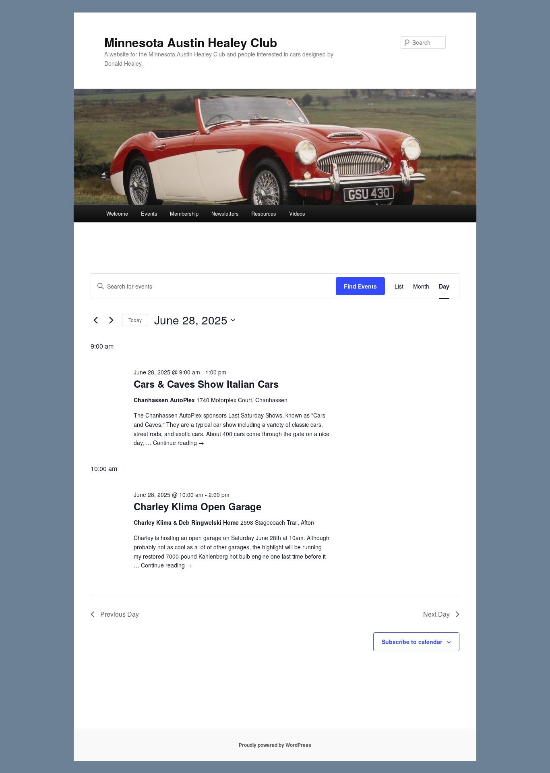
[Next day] (111, 320)
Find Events (360, 286)
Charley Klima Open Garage (197, 506)
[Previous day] (95, 320)
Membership (184, 213)
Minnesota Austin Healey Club (190, 42)
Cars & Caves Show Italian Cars (206, 384)
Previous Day (119, 614)
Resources (263, 213)
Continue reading (178, 442)
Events (149, 213)
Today (135, 319)
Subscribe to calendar (412, 642)
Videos (297, 213)
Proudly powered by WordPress (275, 744)
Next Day (436, 614)
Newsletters (225, 213)
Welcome (117, 213)
